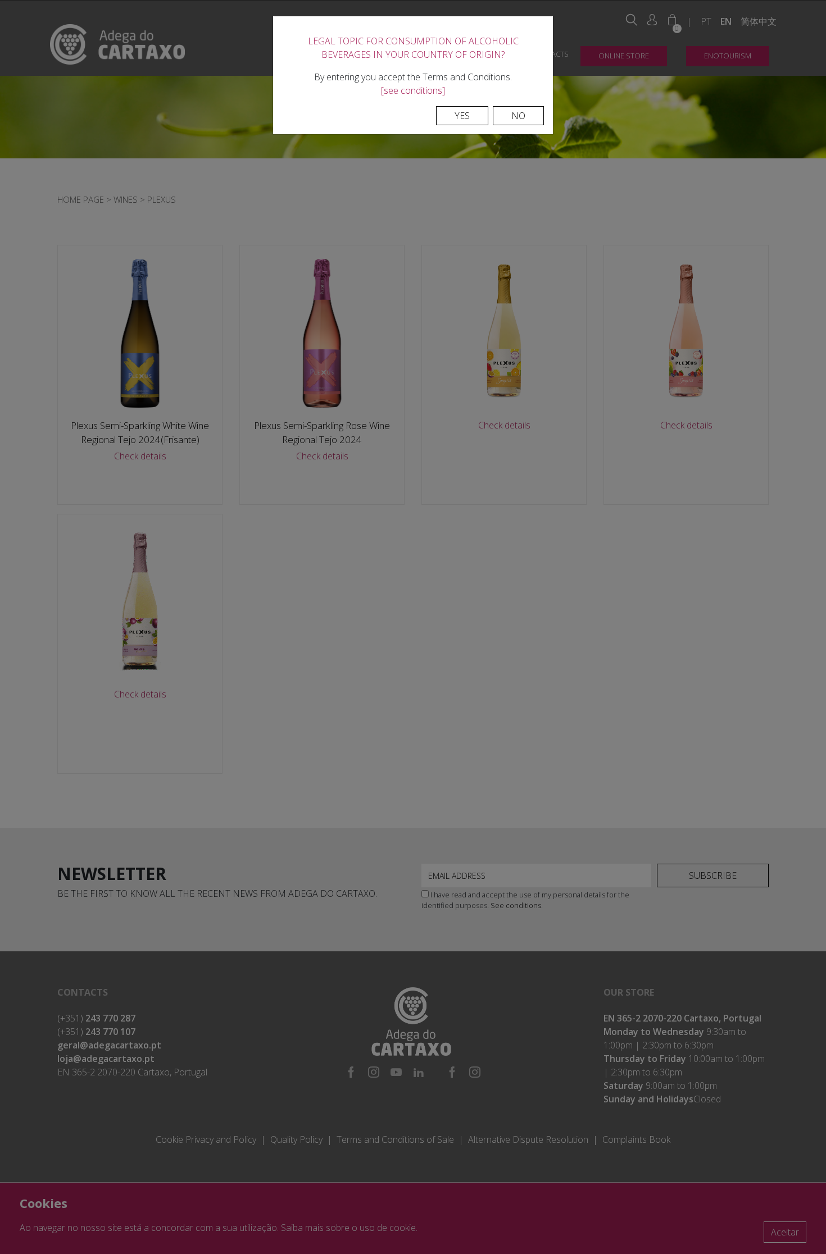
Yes (462, 116)
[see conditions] (413, 90)
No (518, 116)
